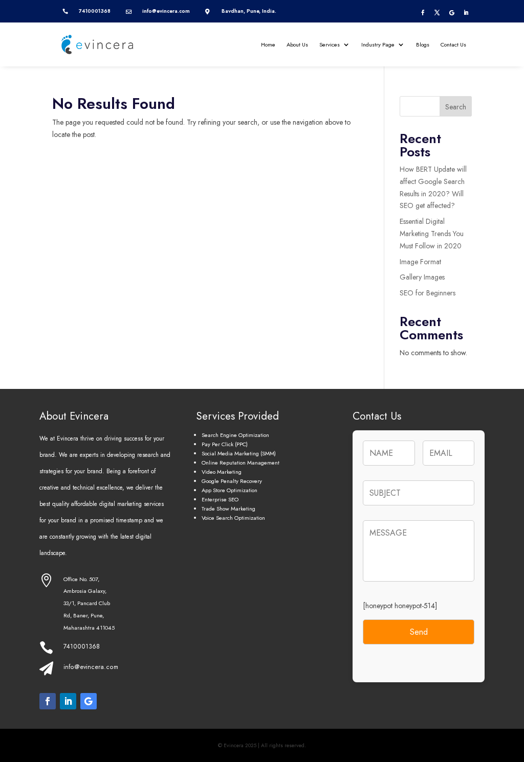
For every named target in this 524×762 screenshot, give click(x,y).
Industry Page (378, 44)
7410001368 (81, 646)
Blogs (422, 44)
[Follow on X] (437, 13)
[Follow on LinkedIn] (466, 13)
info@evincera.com (90, 667)
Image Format (420, 262)
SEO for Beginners (427, 293)
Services (329, 44)
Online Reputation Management (240, 462)
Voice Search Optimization (233, 518)
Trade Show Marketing (228, 508)
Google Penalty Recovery (232, 481)
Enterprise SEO (220, 499)
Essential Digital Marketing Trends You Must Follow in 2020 (432, 233)
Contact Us (453, 44)
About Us (297, 44)
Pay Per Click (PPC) (225, 444)
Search (455, 107)
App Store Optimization (229, 490)
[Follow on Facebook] (423, 13)
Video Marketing (222, 472)
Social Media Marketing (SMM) (239, 453)
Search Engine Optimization (235, 435)
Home (268, 44)
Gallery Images (422, 277)
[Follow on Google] (452, 13)
